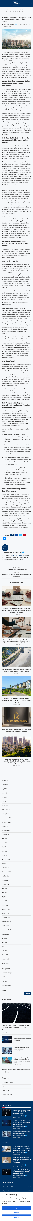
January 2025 (5, 863)
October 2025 (5, 826)
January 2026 (5, 814)
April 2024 (4, 901)
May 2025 (4, 847)
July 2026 (4, 789)
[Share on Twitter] (20, 535)
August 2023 (5, 934)
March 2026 (5, 805)
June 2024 (4, 892)
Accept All (16, 1208)
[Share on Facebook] (16, 535)
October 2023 (5, 926)
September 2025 (6, 830)
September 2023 (6, 930)
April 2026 (4, 801)
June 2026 (4, 793)
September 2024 (6, 880)
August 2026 (5, 785)
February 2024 (6, 909)
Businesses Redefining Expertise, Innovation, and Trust (22, 1048)
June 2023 (4, 942)
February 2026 (6, 809)
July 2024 (4, 888)
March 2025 (5, 855)
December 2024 (6, 868)
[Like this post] (12, 535)
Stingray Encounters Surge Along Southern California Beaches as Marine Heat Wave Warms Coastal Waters (22, 1060)
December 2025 (6, 818)
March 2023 (5, 955)
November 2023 (6, 921)
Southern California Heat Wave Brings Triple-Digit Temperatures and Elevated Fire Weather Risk (21, 1148)
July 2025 (4, 838)
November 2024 (6, 872)
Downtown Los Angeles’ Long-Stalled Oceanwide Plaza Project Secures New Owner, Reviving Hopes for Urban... (16, 761)
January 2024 (5, 913)
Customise (16, 1212)
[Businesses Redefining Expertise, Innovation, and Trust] (7, 1050)
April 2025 (4, 851)
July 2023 (4, 938)
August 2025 (5, 834)
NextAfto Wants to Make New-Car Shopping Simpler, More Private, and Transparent (22, 1038)
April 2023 (4, 951)
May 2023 (4, 946)
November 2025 (6, 822)
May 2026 (4, 797)
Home (3, 10)
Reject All (16, 1217)
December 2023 (6, 917)
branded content (18, 555)
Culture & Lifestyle (8, 1082)
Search (4, 990)
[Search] (31, 3)
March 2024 (5, 905)
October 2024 (5, 876)
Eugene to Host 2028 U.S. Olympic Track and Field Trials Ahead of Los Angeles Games (15, 1028)
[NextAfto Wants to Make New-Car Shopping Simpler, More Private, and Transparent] (7, 1039)
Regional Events (7, 1094)
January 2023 (5, 963)
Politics (5, 1086)
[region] (16, 1206)
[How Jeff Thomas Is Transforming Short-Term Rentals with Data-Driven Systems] (16, 717)
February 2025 (6, 859)
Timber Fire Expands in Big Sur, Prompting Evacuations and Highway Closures (16, 1070)
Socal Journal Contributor (9, 24)
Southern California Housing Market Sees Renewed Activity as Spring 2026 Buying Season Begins (16, 700)
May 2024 (4, 897)
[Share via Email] (4, 538)
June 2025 (4, 843)
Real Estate (6, 1090)
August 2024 (5, 884)
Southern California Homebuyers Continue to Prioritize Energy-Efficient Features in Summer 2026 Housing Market (16, 610)
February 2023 (6, 959)
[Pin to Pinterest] (24, 535)
